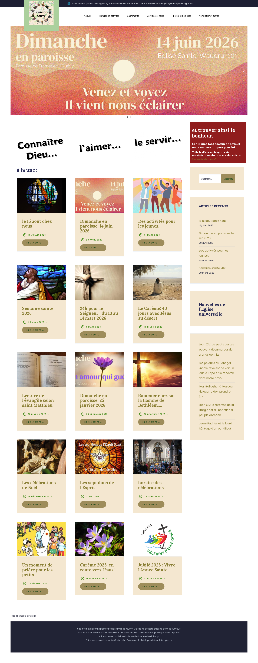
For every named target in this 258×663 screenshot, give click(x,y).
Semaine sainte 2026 (37, 311)
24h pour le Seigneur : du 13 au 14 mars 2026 (99, 313)
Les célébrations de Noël (39, 485)
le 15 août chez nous (37, 224)
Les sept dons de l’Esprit (97, 485)
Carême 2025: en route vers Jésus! (97, 567)
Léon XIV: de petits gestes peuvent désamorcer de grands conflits (216, 349)
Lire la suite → (35, 242)
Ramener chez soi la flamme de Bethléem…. (156, 400)
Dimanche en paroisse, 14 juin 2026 (96, 226)
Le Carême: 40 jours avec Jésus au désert (154, 313)
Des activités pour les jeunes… (157, 224)
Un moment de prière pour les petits (37, 569)
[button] (14, 70)
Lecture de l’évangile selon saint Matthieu (38, 400)
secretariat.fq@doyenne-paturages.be (170, 3)
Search (228, 179)
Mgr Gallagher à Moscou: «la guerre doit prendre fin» (216, 391)
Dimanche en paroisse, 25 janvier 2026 (93, 400)
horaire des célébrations (151, 485)
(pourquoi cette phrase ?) (204, 159)
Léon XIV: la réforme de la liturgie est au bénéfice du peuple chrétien (216, 410)
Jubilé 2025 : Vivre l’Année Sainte (156, 567)
